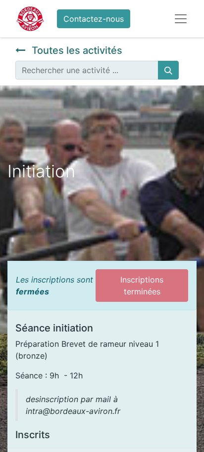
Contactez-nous (93, 19)
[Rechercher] (168, 70)
